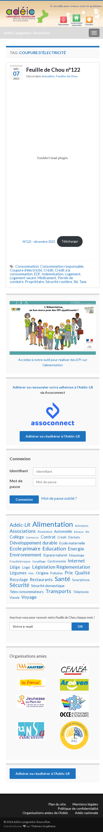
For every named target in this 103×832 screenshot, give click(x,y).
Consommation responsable (61, 266)
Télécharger (70, 241)
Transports (58, 591)
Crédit (48, 270)
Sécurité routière (59, 282)
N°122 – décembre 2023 (39, 241)
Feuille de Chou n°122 (53, 69)
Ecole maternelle (72, 543)
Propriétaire (34, 282)
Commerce (32, 537)
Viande (14, 597)
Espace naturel (55, 555)
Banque (79, 531)
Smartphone (81, 580)
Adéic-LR (20, 524)
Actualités (48, 76)
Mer (31, 573)
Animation (81, 525)
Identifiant (19, 470)
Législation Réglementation (61, 566)
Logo (26, 567)
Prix (69, 572)
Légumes (18, 572)
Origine (42, 573)
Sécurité (19, 585)
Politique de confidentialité (78, 808)
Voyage (28, 597)
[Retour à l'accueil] (51, 14)
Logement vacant (23, 278)
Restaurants (41, 579)
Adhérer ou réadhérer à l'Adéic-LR (53, 436)
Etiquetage (76, 555)
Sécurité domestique (47, 585)
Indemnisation (52, 274)
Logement (72, 274)
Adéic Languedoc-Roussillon (27, 32)
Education (54, 548)
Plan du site (57, 804)
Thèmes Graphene (43, 826)
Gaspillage (39, 561)
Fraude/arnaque (20, 561)
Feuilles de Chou (67, 76)
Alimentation (52, 524)
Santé (62, 578)
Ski (76, 282)
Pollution (56, 573)
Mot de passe (16, 483)
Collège (17, 536)
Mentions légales (85, 804)
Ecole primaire (25, 548)
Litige (15, 567)
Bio (87, 531)
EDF (37, 274)
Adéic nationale (86, 813)
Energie (76, 548)
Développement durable (33, 542)
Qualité (82, 572)
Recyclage (19, 579)
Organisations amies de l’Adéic (45, 813)
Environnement (25, 554)
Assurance (45, 531)
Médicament (47, 278)
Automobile (63, 531)
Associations (23, 531)
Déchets (74, 537)
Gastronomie (56, 561)
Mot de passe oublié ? (59, 498)
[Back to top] (92, 804)
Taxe (82, 282)
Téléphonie (81, 592)
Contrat (48, 536)
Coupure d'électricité (26, 270)
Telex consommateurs (27, 592)
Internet (76, 560)
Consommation (27, 266)
